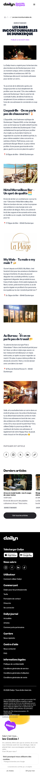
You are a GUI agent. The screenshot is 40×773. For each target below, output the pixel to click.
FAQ (5, 653)
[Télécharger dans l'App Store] (11, 555)
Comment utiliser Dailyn (13, 579)
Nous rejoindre (9, 638)
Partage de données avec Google (14, 761)
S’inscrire (7, 603)
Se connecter (9, 608)
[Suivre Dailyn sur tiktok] (24, 567)
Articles (7, 623)
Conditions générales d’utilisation (16, 673)
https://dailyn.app (13, 699)
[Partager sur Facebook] (6, 454)
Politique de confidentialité (14, 664)
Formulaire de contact (12, 599)
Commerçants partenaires (14, 627)
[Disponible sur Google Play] (26, 555)
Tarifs (6, 594)
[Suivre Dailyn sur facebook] (12, 567)
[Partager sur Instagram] (13, 454)
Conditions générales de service (16, 668)
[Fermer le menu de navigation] (34, 4)
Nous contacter (10, 649)
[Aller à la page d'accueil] (14, 4)
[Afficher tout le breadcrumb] (9, 17)
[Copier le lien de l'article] (34, 454)
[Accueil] (5, 17)
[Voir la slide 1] (19, 333)
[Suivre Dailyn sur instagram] (6, 567)
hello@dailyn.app (14, 715)
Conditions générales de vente (15, 677)
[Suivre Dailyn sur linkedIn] (18, 567)
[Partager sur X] (20, 454)
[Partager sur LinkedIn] (27, 454)
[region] (20, 317)
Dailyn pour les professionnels (15, 590)
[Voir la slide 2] (21, 333)
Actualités (7, 618)
